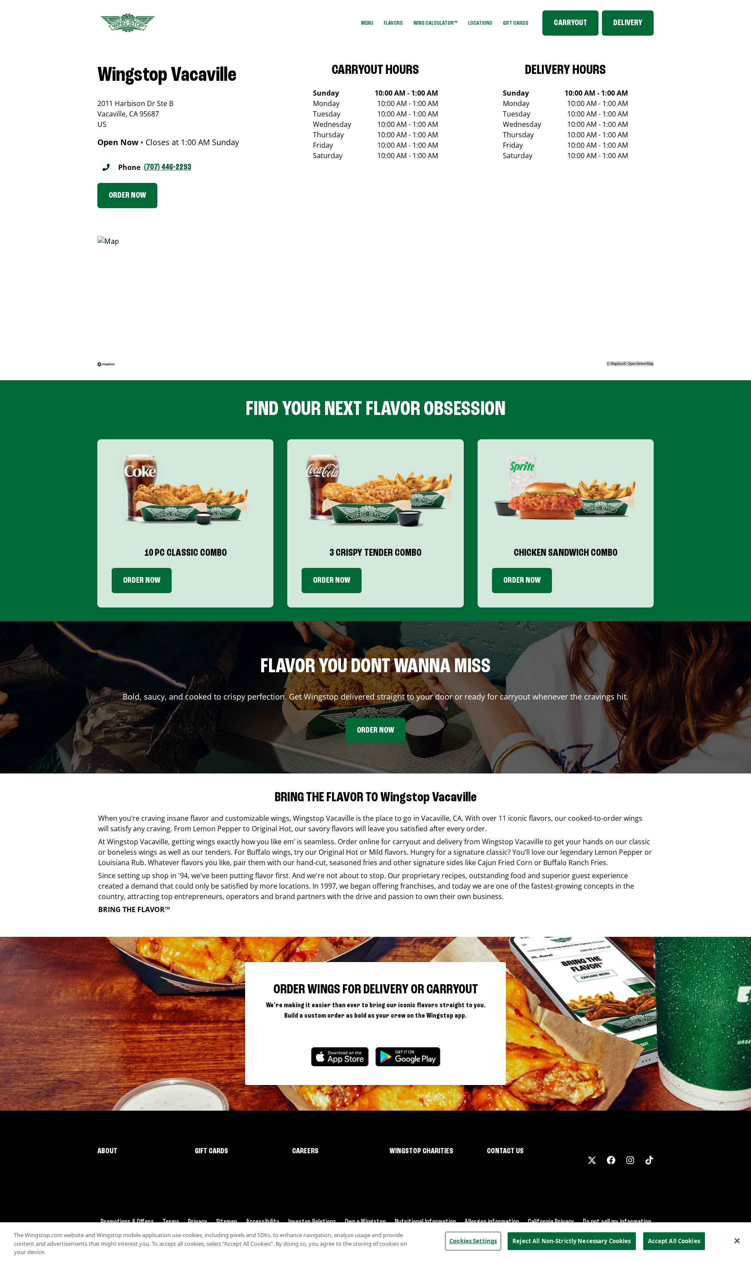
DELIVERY (627, 23)
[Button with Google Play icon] (408, 1056)
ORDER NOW (127, 195)
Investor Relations (312, 1221)
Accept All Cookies (674, 1240)
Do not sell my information (617, 1221)
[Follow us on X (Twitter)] (592, 1160)
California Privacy (551, 1221)
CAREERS (305, 1151)
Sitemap (226, 1221)
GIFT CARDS (515, 23)
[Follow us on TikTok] (649, 1160)
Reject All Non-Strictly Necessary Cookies (571, 1240)
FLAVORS (393, 23)
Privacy (197, 1221)
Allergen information (492, 1221)
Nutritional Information (425, 1221)
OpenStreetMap (641, 363)
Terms (171, 1221)
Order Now (141, 580)
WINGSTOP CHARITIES (421, 1151)
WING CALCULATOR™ (435, 23)
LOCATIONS (480, 23)
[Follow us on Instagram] (630, 1160)
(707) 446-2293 (167, 167)
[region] (375, 1241)
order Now (331, 580)
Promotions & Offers (127, 1221)
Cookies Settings (473, 1240)
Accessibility (262, 1221)
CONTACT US (505, 1151)
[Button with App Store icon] (340, 1056)
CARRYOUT (570, 23)
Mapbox (617, 363)
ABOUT (107, 1151)
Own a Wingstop (365, 1221)
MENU (367, 23)
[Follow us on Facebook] (611, 1160)
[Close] (737, 1240)
